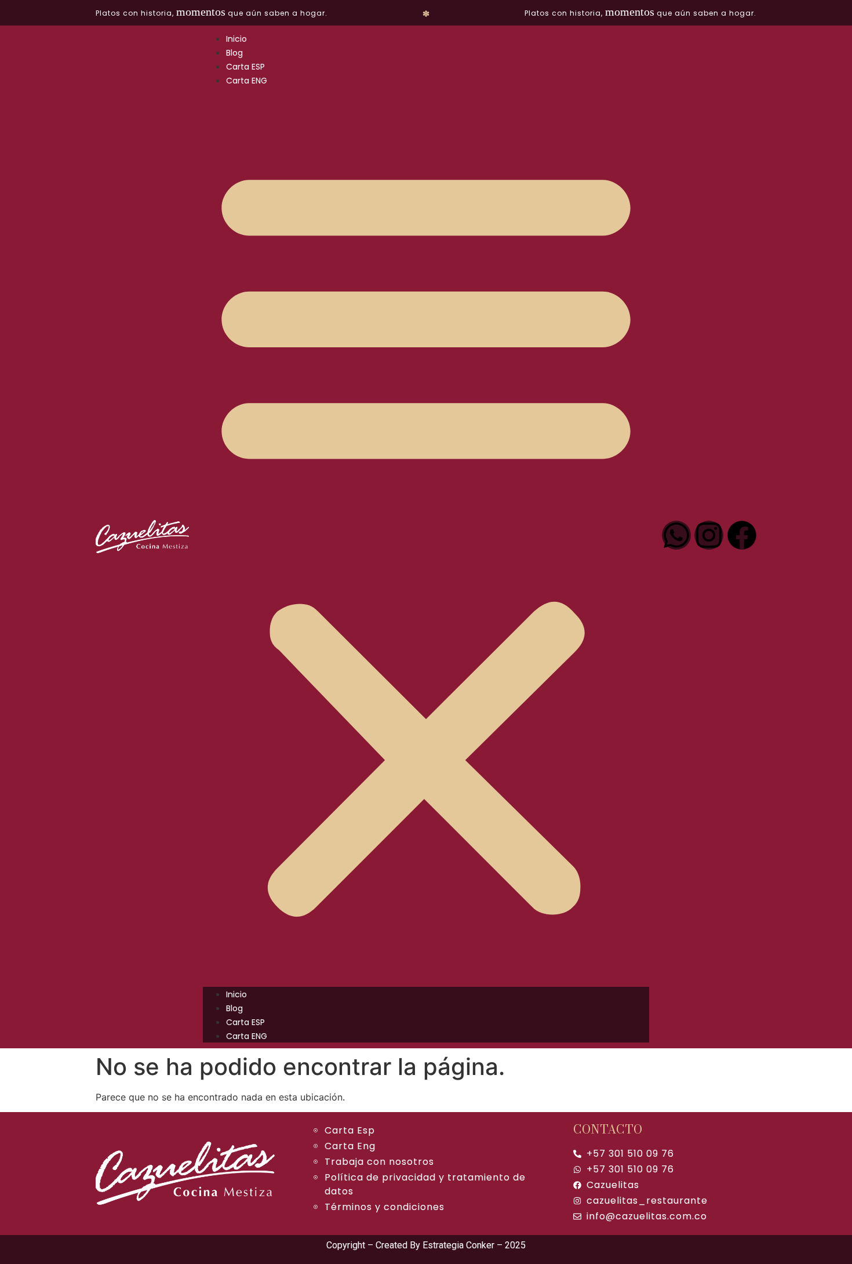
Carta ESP (245, 66)
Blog (234, 53)
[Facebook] (741, 535)
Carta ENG (246, 80)
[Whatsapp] (676, 535)
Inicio (236, 39)
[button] (426, 537)
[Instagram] (708, 535)
